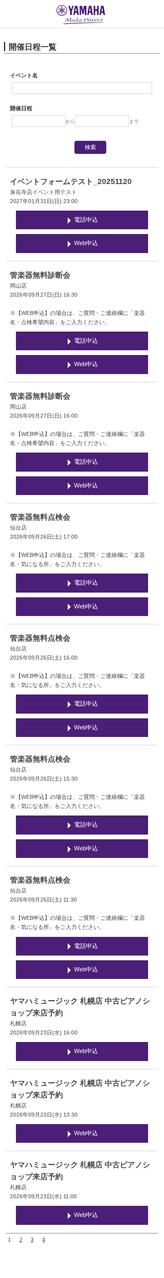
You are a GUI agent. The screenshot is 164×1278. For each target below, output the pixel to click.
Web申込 (86, 243)
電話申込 (86, 220)
